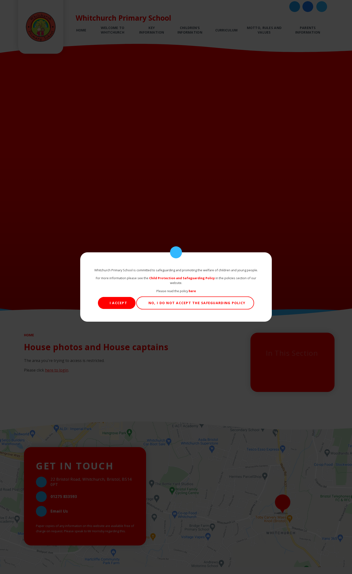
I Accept (118, 303)
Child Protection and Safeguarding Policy (182, 278)
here (192, 291)
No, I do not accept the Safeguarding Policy (196, 303)
